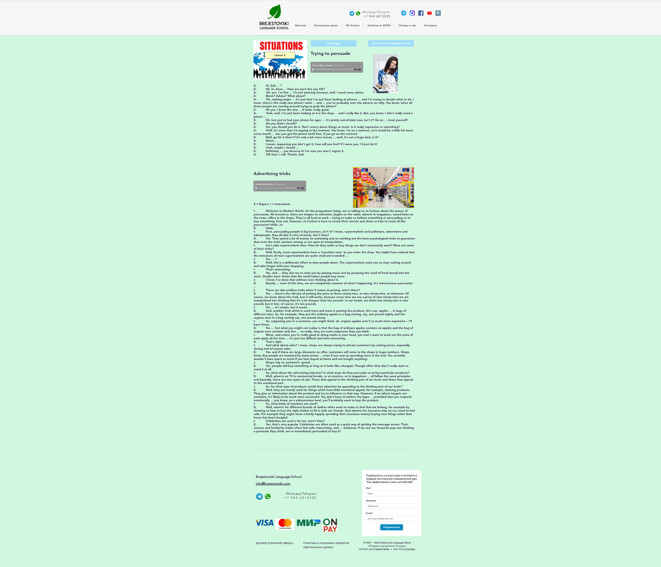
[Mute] (355, 69)
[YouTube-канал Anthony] (429, 13)
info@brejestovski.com (273, 483)
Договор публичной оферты (274, 543)
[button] (300, 25)
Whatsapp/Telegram (301, 493)
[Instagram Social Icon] (438, 13)
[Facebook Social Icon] (420, 13)
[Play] (313, 69)
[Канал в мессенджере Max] (412, 13)
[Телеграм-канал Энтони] (403, 13)
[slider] (359, 69)
